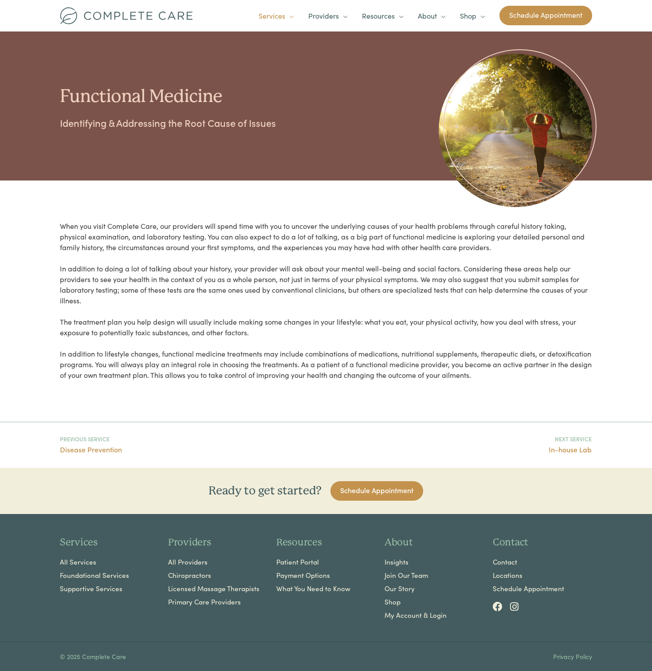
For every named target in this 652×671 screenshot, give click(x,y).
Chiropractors (189, 575)
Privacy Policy (572, 656)
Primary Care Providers (204, 601)
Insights (396, 561)
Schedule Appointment (528, 588)
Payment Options (303, 575)
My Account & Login (416, 615)
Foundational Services (94, 575)
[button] (545, 15)
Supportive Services (91, 588)
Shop (393, 601)
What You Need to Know (313, 588)
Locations (507, 575)
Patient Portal (297, 561)
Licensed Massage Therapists (213, 588)
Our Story (400, 588)
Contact (505, 561)
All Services (78, 561)
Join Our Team (406, 575)
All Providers (188, 561)
